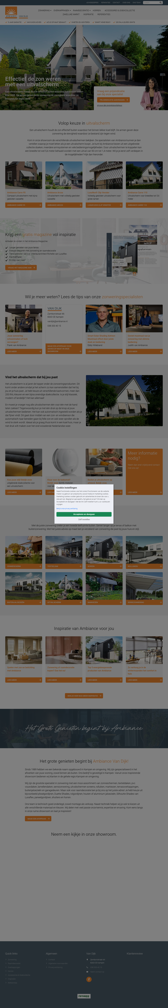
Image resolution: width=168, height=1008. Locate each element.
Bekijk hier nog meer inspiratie (83, 696)
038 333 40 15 (54, 326)
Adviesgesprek (92, 3)
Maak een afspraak (37, 819)
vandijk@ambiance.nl (58, 321)
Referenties (104, 14)
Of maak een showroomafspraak (109, 105)
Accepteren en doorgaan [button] (84, 514)
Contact (116, 3)
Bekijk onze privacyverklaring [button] (66, 509)
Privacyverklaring (55, 967)
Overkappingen (61, 10)
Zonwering (44, 10)
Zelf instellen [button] (84, 519)
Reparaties (105, 3)
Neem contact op (97, 972)
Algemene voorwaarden (58, 963)
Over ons (126, 3)
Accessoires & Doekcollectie (120, 10)
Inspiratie (88, 14)
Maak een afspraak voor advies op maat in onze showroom (59, 348)
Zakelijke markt (71, 14)
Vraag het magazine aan (20, 268)
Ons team (136, 3)
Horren (97, 10)
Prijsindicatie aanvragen (112, 100)
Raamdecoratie (81, 10)
